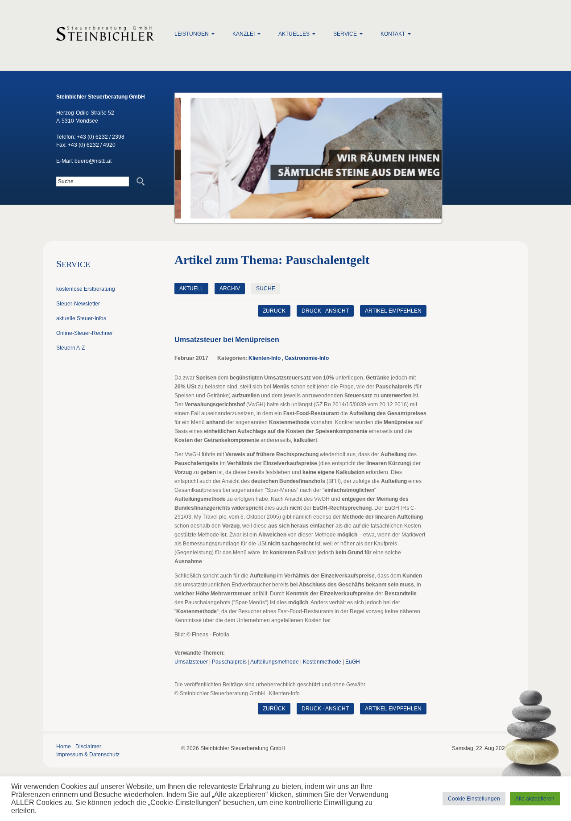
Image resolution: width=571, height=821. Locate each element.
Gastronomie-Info (307, 358)
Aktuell (191, 288)
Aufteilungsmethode (274, 662)
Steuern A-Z (70, 348)
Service (345, 34)
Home (63, 746)
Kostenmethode (322, 662)
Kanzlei (243, 34)
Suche (265, 288)
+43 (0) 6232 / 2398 (100, 137)
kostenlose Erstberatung (85, 289)
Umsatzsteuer (191, 662)
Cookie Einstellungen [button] (474, 799)
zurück (274, 311)
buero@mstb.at (93, 161)
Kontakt (393, 34)
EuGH (352, 662)
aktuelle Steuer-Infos (81, 318)
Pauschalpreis (229, 662)
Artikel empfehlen (393, 311)
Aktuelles (294, 34)
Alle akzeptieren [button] (534, 799)
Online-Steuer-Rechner (84, 333)
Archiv (229, 288)
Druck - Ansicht (325, 311)
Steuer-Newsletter (78, 304)
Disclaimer (88, 746)
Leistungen (191, 34)
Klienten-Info (264, 358)
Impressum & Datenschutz (88, 754)
